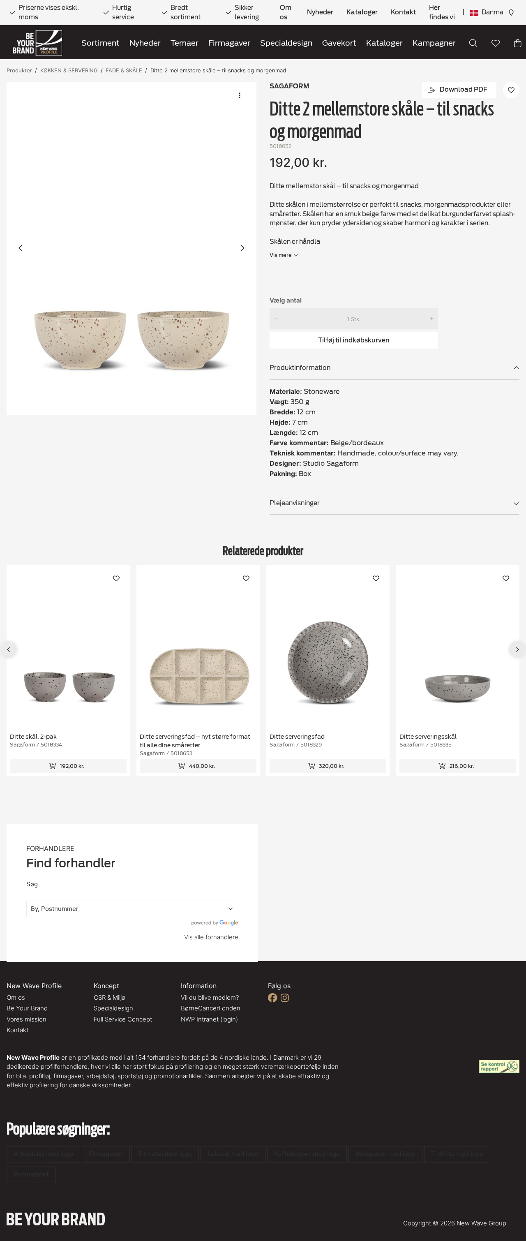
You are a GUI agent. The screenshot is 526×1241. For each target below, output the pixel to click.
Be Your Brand (27, 1008)
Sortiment (100, 43)
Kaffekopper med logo (307, 1154)
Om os (285, 12)
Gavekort (339, 43)
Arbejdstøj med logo (43, 1154)
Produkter (19, 70)
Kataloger (362, 12)
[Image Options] (240, 95)
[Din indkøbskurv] (518, 43)
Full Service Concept (123, 1019)
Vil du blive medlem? (210, 997)
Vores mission (26, 1019)
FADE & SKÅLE (124, 70)
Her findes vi (442, 12)
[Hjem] (37, 43)
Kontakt (403, 12)
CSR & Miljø (109, 997)
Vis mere (281, 255)
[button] (131, 248)
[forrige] (21, 248)
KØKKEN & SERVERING (69, 70)
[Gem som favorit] (495, 43)
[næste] (242, 248)
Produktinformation (300, 368)
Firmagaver (229, 43)
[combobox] (31, 909)
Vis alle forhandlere (211, 937)
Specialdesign (286, 43)
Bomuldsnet (31, 1174)
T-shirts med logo (457, 1154)
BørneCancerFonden (210, 1008)
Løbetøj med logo (233, 1154)
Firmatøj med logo (165, 1154)
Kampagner (434, 43)
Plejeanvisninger (295, 503)
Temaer (184, 43)
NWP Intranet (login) (209, 1019)
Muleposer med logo (385, 1154)
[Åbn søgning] (473, 43)
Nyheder (320, 12)
